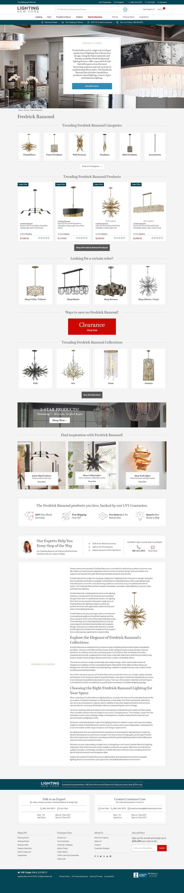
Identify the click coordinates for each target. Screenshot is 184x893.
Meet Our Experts (101, 838)
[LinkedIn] (110, 856)
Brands (26, 110)
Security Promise (96, 876)
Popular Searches (25, 848)
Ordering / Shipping (64, 845)
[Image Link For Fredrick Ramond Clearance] (92, 327)
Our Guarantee (63, 841)
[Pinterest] (95, 856)
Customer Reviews (102, 848)
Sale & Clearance (24, 852)
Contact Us (61, 838)
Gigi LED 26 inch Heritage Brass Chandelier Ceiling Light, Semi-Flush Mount (71, 226)
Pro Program (119, 2)
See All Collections (92, 395)
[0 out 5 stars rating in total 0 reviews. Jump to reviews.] (44, 238)
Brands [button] (115, 17)
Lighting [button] (38, 17)
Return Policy (62, 848)
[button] (162, 2)
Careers (98, 845)
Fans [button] (49, 17)
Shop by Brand (23, 841)
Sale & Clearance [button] (95, 17)
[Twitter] (101, 856)
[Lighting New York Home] (28, 9)
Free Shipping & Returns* (27, 2)
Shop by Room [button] (128, 17)
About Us (98, 841)
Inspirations (22, 855)
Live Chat (151, 2)
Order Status (62, 852)
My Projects (148, 9)
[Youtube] (107, 856)
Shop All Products (92, 86)
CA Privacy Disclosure (80, 876)
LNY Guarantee (105, 2)
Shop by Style (23, 845)
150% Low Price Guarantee (68, 855)
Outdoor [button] (79, 17)
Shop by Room (23, 838)
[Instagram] (104, 856)
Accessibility (109, 876)
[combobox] (92, 9)
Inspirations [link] (144, 17)
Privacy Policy (64, 876)
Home (21, 110)
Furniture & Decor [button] (63, 17)
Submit (162, 848)
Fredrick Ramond (36, 110)
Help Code (61, 859)
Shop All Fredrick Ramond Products (92, 248)
